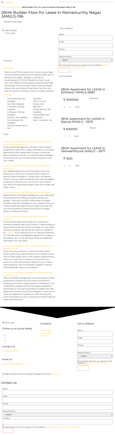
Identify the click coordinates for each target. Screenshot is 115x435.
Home (3, 7)
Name (61, 34)
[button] (86, 1)
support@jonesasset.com (13, 364)
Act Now (64, 70)
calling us (10, 233)
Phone (62, 49)
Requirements (65, 57)
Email (61, 42)
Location (6, 418)
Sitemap (55, 374)
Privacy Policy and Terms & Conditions (84, 66)
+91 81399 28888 (9, 351)
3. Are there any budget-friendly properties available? (27, 192)
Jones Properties (14, 7)
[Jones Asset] (7, 2)
